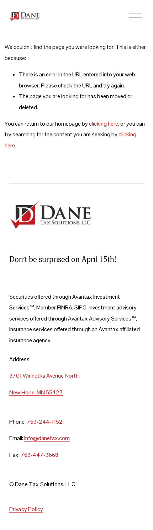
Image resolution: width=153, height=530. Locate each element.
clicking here (103, 123)
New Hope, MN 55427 (36, 392)
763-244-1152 (45, 421)
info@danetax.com (47, 438)
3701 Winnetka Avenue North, (44, 375)
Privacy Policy (26, 509)
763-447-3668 (39, 455)
